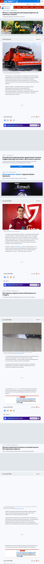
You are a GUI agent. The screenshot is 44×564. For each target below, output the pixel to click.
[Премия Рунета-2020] (17, 1)
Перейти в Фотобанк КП (19, 353)
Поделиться (38, 39)
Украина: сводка (26, 7)
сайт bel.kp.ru (17, 246)
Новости (4, 10)
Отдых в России (38, 7)
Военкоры (19, 7)
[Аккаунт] (42, 1)
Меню (2, 1)
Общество (7, 10)
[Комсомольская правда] (10, 1)
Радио (29, 4)
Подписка (40, 4)
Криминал (7, 414)
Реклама (34, 4)
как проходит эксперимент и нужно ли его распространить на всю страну (26, 400)
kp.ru (38, 116)
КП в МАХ (31, 7)
